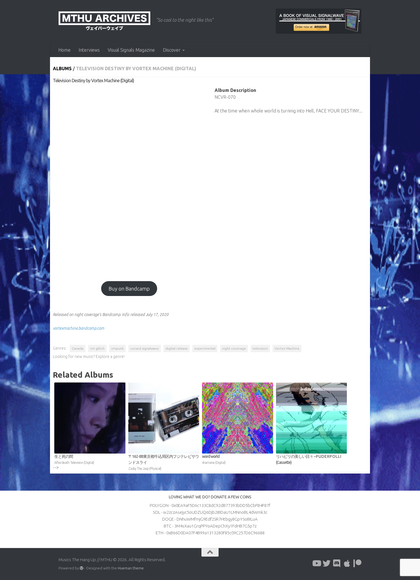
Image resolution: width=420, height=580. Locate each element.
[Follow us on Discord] (337, 563)
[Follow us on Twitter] (327, 563)
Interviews (89, 50)
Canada (77, 348)
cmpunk (117, 348)
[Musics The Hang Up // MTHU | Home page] (104, 21)
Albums (62, 68)
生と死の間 (74, 459)
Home (64, 50)
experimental (204, 348)
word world (213, 459)
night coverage (234, 348)
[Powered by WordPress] (81, 568)
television (260, 348)
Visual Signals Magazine (131, 50)
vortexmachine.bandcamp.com (78, 328)
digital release (176, 348)
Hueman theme (131, 568)
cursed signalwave (144, 348)
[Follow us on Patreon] (357, 563)
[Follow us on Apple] (347, 563)
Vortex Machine (287, 348)
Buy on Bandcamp (129, 288)
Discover (172, 50)
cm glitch (97, 348)
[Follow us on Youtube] (316, 563)
